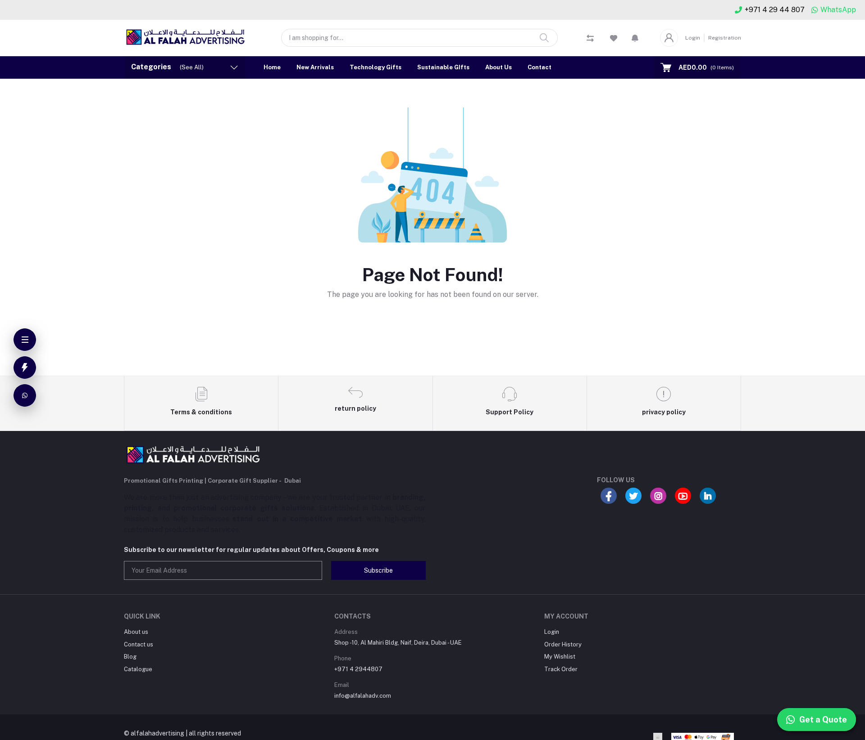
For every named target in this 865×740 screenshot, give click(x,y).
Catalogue (138, 669)
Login (692, 38)
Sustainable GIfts (443, 67)
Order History (563, 644)
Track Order (561, 669)
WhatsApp (838, 9)
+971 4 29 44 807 (775, 9)
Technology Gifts (375, 67)
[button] (635, 38)
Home (272, 67)
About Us (498, 67)
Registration (724, 38)
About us (136, 631)
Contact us (138, 644)
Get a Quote (823, 719)
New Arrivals (315, 67)
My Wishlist (559, 656)
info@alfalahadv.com (362, 695)
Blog (130, 656)
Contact (539, 67)
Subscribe (378, 570)
